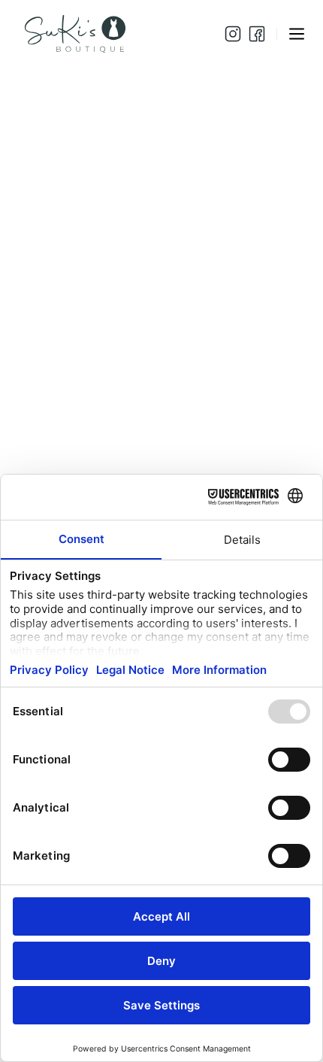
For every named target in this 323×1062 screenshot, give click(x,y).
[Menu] (296, 34)
